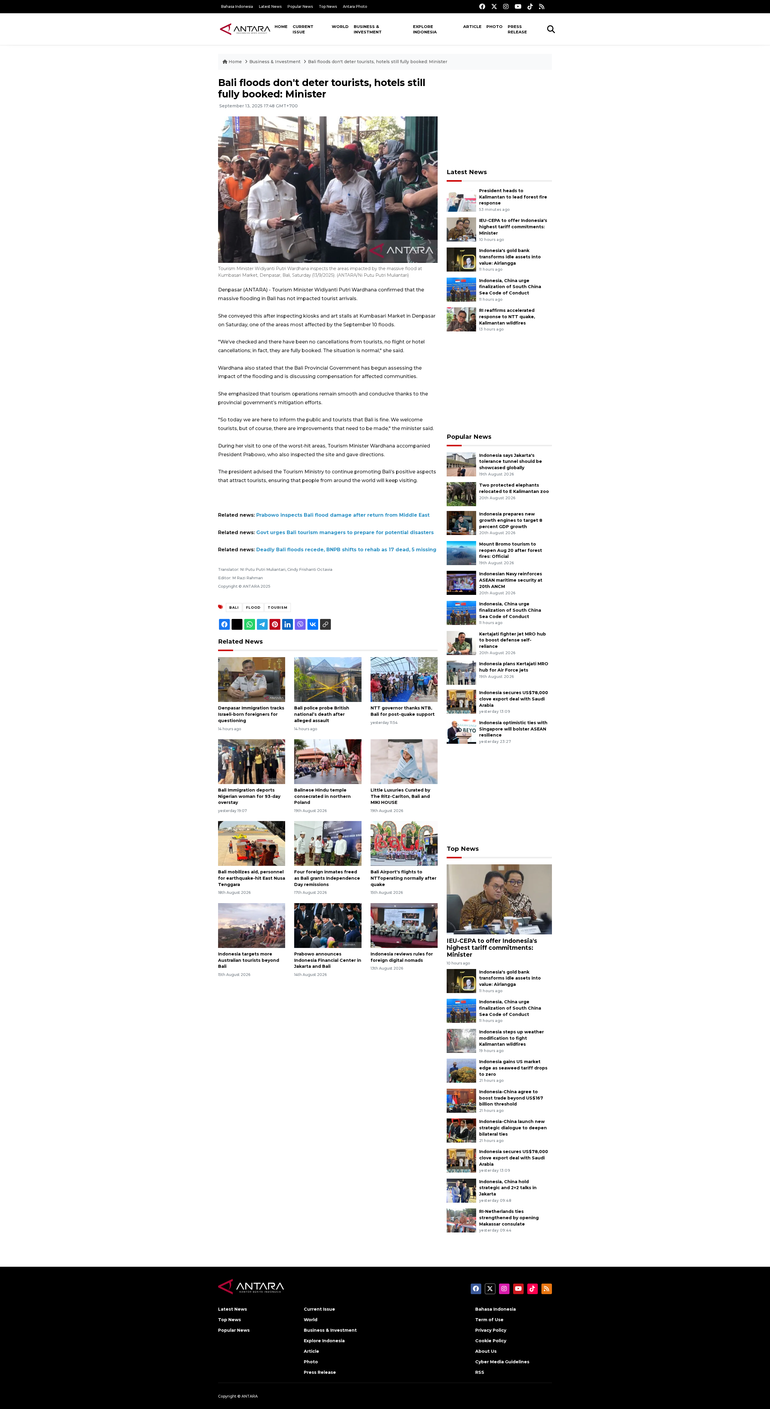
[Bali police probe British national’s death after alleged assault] (327, 679)
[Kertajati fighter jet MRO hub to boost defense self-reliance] (461, 642)
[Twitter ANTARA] (494, 6)
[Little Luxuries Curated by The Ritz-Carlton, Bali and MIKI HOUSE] (404, 761)
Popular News (300, 6)
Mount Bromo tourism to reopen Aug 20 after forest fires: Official (510, 550)
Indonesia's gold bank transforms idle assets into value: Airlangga (510, 257)
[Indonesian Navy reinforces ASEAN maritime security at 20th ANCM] (461, 583)
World (340, 26)
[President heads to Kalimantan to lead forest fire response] (461, 199)
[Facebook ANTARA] (482, 6)
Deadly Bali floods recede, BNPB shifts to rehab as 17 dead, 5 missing (346, 549)
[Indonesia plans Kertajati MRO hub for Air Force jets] (461, 672)
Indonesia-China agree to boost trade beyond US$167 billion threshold (511, 1098)
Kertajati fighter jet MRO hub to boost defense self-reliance (512, 640)
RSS (479, 1372)
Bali (234, 607)
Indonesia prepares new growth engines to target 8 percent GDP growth (510, 520)
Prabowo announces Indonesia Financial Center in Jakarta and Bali (327, 960)
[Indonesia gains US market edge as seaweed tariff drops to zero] (461, 1070)
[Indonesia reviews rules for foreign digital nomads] (404, 925)
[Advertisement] (499, 119)
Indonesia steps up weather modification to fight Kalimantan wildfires (511, 1038)
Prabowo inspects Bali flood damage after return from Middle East (343, 515)
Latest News (270, 6)
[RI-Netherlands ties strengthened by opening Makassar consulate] (461, 1220)
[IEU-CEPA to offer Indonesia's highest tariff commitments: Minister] (461, 229)
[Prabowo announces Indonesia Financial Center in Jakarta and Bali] (327, 925)
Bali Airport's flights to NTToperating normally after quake (403, 878)
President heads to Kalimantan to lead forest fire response (513, 197)
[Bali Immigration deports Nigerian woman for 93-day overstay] (251, 761)
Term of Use (489, 1319)
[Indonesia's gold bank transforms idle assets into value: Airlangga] (461, 259)
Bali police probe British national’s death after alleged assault (321, 714)
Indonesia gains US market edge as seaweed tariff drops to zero (513, 1068)
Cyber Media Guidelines (502, 1361)
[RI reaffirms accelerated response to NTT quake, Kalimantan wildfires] (461, 319)
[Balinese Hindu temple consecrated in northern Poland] (327, 761)
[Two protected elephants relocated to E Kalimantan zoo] (461, 494)
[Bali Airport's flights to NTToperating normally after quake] (404, 843)
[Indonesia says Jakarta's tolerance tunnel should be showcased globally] (461, 464)
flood (253, 607)
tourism (278, 607)
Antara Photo (355, 6)
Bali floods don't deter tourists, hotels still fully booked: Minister (377, 61)
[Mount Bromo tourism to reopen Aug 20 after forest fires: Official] (461, 552)
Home (281, 26)
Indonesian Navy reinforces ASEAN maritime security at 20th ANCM (510, 580)
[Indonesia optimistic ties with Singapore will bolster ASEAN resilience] (461, 731)
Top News (328, 6)
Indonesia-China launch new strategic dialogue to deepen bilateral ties (513, 1128)
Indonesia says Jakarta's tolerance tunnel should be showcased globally (510, 462)
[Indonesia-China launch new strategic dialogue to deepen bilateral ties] (461, 1130)
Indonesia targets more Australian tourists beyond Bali (248, 960)
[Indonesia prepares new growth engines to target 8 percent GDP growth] (461, 522)
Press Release (517, 29)
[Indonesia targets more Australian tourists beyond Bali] (251, 925)
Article (472, 26)
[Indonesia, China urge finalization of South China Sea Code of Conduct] (461, 289)
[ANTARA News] (245, 28)
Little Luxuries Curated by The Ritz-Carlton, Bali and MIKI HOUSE (400, 796)
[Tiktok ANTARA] (530, 6)
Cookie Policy (490, 1340)
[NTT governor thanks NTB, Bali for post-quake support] (404, 679)
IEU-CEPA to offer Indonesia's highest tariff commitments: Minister (513, 227)
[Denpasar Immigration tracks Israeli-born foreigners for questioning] (251, 679)
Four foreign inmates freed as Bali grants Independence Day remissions (327, 878)
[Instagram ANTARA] (506, 6)
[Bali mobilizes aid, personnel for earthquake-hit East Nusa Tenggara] (251, 843)
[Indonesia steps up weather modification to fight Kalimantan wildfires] (461, 1040)
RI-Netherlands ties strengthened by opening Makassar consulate (509, 1218)
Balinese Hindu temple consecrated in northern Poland (322, 796)
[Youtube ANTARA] (518, 6)
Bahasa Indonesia (237, 6)
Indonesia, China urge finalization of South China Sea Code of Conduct (510, 287)
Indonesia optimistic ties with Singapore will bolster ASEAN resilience (513, 729)
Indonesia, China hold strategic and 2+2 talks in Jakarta (508, 1188)
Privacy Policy (490, 1330)
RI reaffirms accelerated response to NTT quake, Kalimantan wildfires (507, 317)
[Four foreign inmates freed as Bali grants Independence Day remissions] (327, 843)
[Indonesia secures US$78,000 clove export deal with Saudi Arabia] (461, 701)
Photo (494, 26)
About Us (486, 1351)
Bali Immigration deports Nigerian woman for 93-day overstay (249, 796)
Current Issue (303, 29)
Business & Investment (368, 29)
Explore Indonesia (425, 29)
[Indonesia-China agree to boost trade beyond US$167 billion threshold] (461, 1100)
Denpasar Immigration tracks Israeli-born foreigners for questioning (251, 714)
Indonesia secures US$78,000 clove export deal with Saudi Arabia (513, 699)
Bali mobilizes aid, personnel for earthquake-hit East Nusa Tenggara (251, 878)
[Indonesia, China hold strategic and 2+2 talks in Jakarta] (461, 1190)
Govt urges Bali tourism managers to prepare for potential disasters (345, 532)
